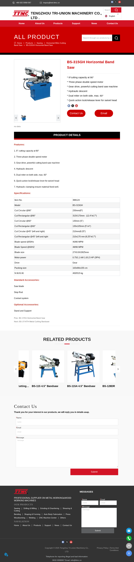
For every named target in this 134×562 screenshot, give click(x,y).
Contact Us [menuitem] (112, 23)
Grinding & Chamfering (49, 508)
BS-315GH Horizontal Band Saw (39, 45)
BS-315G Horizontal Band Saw (32, 318)
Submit (94, 472)
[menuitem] (40, 23)
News (57, 525)
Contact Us (67, 525)
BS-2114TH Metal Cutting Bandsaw (34, 321)
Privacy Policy (102, 548)
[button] (39, 23)
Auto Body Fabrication (53, 514)
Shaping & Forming (32, 514)
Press (68, 514)
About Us (26, 525)
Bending (17, 514)
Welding (32, 518)
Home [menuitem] (22, 23)
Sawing (40, 43)
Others (63, 518)
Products (29, 43)
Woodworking (19, 518)
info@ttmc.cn (76, 560)
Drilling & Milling (30, 508)
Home (19, 43)
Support (47, 525)
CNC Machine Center (48, 518)
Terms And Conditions (114, 549)
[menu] (67, 23)
